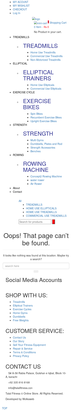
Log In (16, 13)
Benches (35, 151)
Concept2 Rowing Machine (46, 176)
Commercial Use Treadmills (46, 56)
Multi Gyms (37, 140)
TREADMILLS (21, 37)
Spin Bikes (36, 113)
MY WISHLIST (21, 5)
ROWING (18, 155)
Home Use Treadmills (43, 52)
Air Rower (36, 184)
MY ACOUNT (20, 2)
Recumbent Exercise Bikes (46, 117)
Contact (17, 191)
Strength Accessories (42, 147)
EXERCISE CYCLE (24, 92)
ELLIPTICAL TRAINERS (38, 75)
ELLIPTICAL (20, 63)
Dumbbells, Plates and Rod (46, 144)
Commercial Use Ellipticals (45, 88)
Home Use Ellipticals (42, 85)
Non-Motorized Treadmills (45, 60)
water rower (37, 180)
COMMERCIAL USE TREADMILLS (46, 215)
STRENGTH (20, 125)
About (16, 188)
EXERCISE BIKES (37, 104)
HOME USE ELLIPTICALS (41, 208)
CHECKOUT (20, 9)
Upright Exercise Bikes (43, 121)
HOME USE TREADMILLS (41, 212)
